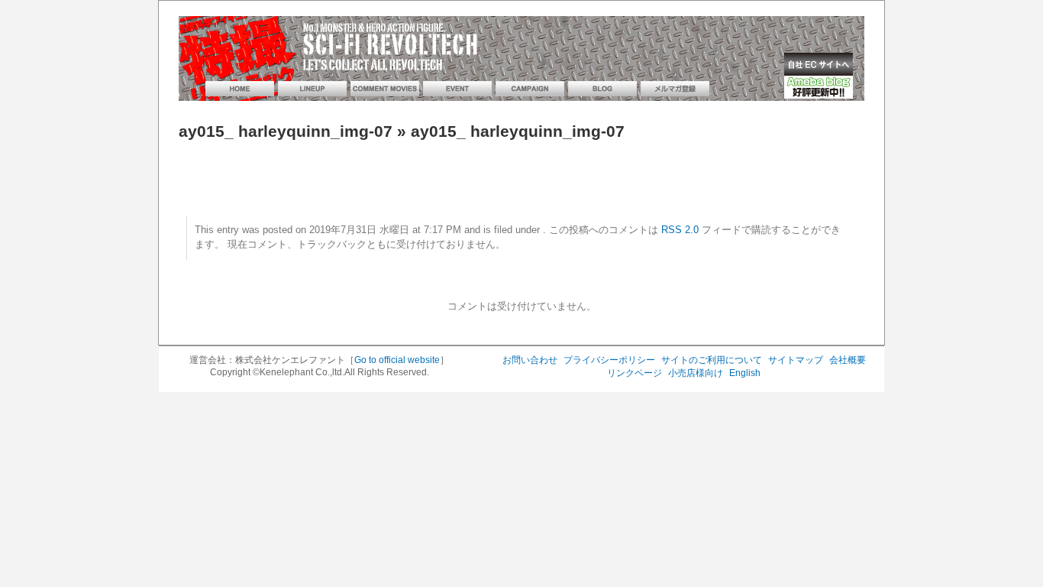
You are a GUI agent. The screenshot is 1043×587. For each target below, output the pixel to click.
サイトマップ (795, 360)
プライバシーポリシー (609, 360)
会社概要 (847, 360)
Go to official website (397, 360)
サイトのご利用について (711, 360)
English (744, 373)
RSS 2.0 (680, 230)
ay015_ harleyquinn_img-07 (285, 131)
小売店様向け (695, 373)
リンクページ (634, 373)
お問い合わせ (529, 360)
